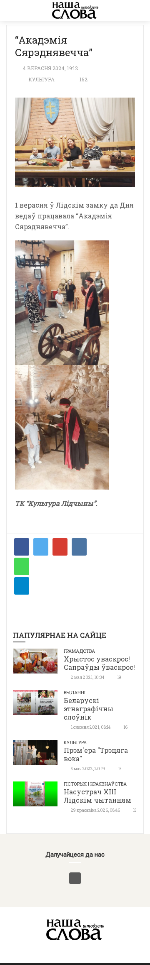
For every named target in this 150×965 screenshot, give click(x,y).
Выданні (74, 692)
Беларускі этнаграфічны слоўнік (88, 708)
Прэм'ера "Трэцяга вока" (96, 754)
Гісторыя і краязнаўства (95, 784)
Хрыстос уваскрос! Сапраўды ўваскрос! (99, 662)
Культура (41, 79)
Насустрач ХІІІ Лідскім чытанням (97, 795)
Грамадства (79, 651)
